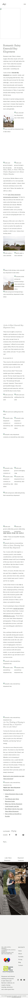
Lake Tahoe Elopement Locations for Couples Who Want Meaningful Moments (8, 865)
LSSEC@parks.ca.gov (9, 616)
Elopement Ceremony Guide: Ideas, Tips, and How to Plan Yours (19, 862)
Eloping (13, 831)
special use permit (18, 608)
